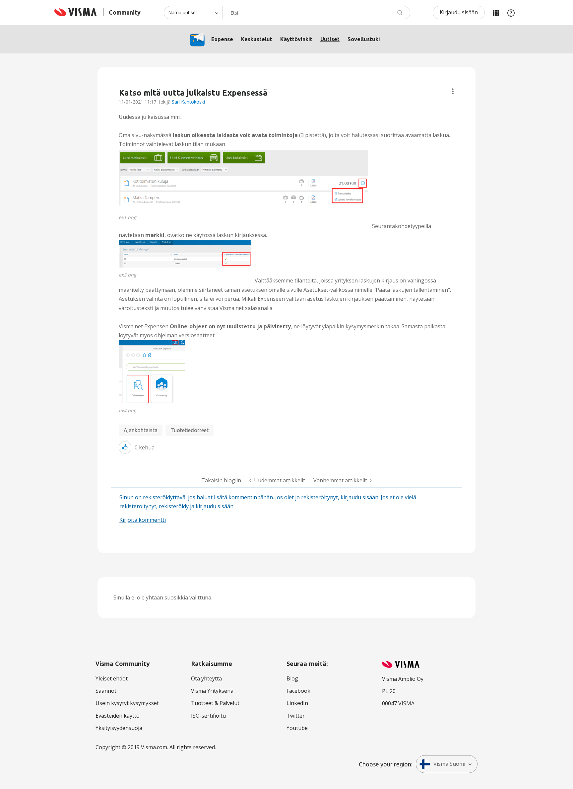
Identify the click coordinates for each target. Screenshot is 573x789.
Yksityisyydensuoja (119, 728)
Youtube (297, 728)
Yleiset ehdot (112, 678)
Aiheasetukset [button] (453, 91)
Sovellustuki (364, 39)
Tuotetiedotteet (189, 430)
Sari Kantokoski (188, 102)
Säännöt (106, 690)
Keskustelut (256, 39)
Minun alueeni (495, 12)
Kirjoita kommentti (142, 519)
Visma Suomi (449, 763)
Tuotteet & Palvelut (215, 703)
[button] (244, 179)
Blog (292, 678)
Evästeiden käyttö (118, 715)
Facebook (298, 690)
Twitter (295, 715)
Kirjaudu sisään (459, 12)
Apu (511, 12)
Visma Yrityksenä (212, 690)
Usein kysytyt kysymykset (127, 703)
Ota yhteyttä (206, 678)
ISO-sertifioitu (208, 715)
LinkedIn (297, 703)
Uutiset (330, 39)
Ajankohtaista (141, 430)
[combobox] (316, 12)
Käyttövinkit (296, 39)
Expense (222, 39)
